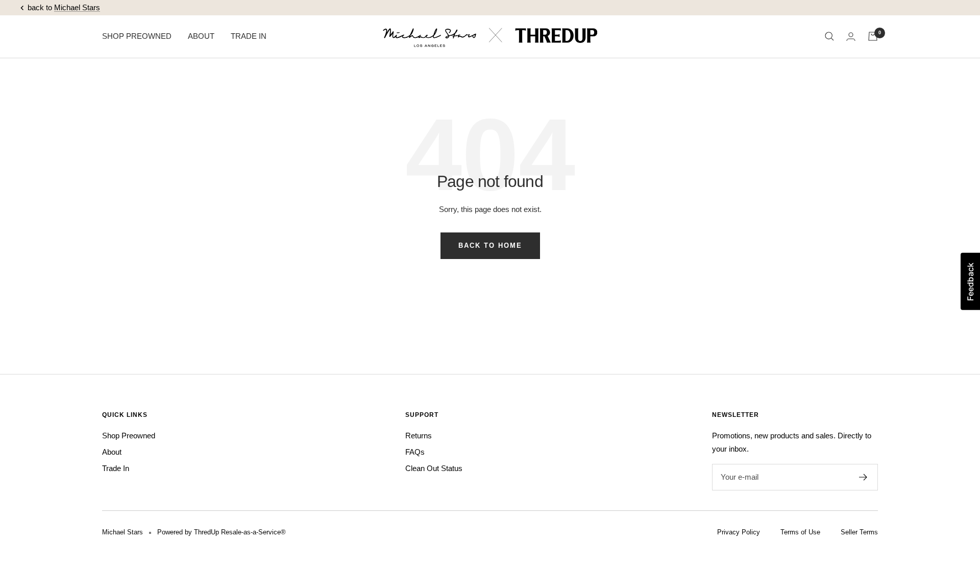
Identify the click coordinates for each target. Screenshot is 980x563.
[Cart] (873, 36)
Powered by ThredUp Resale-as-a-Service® (221, 532)
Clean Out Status (433, 468)
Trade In (115, 468)
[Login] (850, 36)
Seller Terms (859, 532)
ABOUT (201, 36)
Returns (418, 435)
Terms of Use (800, 532)
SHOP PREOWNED (137, 36)
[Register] (863, 477)
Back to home (490, 245)
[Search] (829, 36)
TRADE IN (248, 36)
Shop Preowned (128, 435)
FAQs (415, 452)
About (111, 452)
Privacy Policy (738, 532)
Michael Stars (77, 7)
